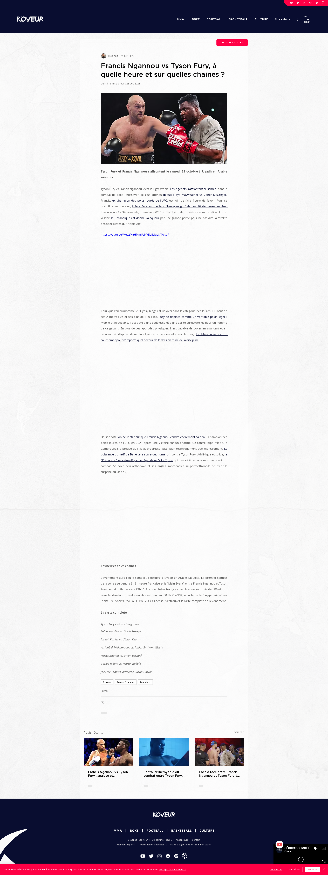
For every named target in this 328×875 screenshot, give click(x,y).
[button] (283, 19)
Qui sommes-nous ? (162, 842)
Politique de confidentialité (172, 869)
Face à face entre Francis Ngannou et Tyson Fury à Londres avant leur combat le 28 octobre (218, 773)
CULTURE (207, 833)
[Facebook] (310, 2)
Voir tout (239, 732)
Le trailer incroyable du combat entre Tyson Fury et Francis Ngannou (163, 773)
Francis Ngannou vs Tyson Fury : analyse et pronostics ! (108, 773)
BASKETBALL (181, 833)
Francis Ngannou (125, 682)
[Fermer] (324, 869)
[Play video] (164, 268)
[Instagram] (304, 2)
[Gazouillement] (297, 2)
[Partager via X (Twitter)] (102, 702)
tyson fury (145, 682)
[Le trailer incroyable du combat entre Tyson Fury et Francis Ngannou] (164, 752)
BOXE (104, 690)
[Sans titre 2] (323, 2)
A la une (107, 682)
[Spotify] (316, 2)
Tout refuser (294, 869)
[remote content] (164, 392)
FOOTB (152, 833)
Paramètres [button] (276, 869)
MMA (118, 833)
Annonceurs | (184, 842)
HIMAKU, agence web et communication (190, 847)
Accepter (312, 869)
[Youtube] (291, 2)
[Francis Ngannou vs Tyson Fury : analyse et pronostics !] (108, 752)
